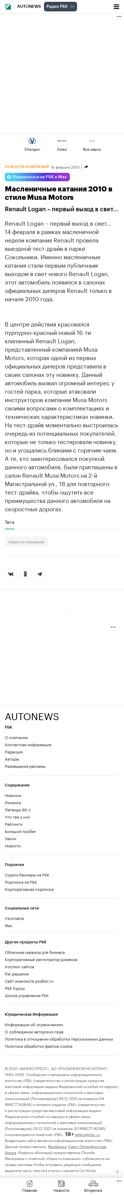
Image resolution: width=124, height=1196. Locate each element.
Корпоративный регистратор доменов (41, 959)
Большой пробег (20, 831)
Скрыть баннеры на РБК (27, 874)
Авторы (12, 759)
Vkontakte (14, 918)
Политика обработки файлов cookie (39, 1046)
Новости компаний (26, 541)
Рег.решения (17, 973)
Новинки (13, 795)
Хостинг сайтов (19, 966)
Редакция (14, 751)
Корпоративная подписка (29, 889)
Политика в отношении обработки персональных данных (59, 1038)
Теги (9, 521)
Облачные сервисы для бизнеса (35, 952)
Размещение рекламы (25, 766)
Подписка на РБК (21, 882)
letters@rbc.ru (87, 1134)
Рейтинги (14, 824)
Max (8, 925)
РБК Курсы (15, 988)
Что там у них (17, 816)
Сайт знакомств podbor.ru (29, 981)
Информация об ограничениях (34, 1024)
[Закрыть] (117, 1172)
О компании (16, 737)
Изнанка (13, 802)
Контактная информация (28, 744)
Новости (13, 845)
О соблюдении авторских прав (34, 1031)
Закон (10, 838)
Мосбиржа (57, 1146)
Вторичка (93, 1190)
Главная (29, 1190)
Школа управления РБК (27, 995)
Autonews (29, 7)
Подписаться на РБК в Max (40, 177)
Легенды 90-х (18, 809)
